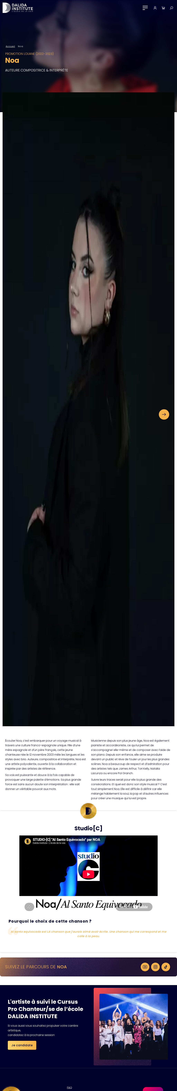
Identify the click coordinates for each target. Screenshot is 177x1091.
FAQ (69, 1087)
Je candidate (22, 1045)
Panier (163, 8)
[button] (164, 414)
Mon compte (155, 8)
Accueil (10, 46)
